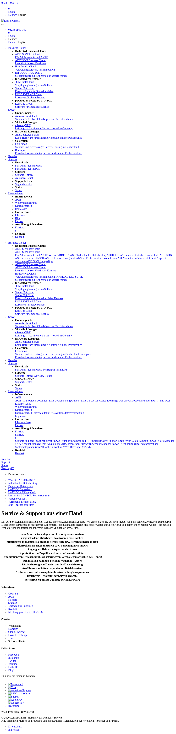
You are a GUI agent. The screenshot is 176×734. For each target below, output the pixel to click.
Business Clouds (17, 47)
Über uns (13, 593)
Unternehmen (15, 193)
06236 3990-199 (10, 2)
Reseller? (6, 459)
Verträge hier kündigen (20, 605)
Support (12, 159)
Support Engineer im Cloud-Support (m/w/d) (133, 440)
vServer (12, 638)
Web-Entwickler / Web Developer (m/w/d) (68, 447)
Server (11, 109)
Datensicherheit (23, 409)
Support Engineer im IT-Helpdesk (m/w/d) (85, 440)
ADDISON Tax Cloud (27, 248)
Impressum (14, 729)
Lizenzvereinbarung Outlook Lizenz (69, 400)
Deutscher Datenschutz (146, 255)
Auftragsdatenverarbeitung (69, 412)
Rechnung (13, 705)
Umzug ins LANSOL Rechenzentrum (83, 258)
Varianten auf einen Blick (137, 258)
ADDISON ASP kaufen (120, 255)
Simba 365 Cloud (24, 292)
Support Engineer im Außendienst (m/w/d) (38, 440)
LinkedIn (13, 667)
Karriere (19, 431)
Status (4, 465)
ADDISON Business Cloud (30, 264)
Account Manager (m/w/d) (106, 443)
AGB (18, 397)
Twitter (12, 660)
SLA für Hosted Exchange (104, 400)
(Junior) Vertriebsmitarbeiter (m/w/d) (71, 443)
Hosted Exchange (18, 635)
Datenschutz (15, 726)
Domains (13, 628)
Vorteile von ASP (113, 258)
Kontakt (51, 270)
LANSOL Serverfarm (20, 489)
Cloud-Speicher (16, 631)
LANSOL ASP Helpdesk (48, 258)
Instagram (13, 657)
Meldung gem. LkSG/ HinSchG (25, 612)
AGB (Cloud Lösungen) (35, 400)
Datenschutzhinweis (44, 412)
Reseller (12, 156)
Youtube (12, 663)
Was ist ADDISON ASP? (63, 255)
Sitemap (12, 602)
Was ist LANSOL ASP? (21, 480)
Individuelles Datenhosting (92, 255)
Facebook (13, 654)
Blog (11, 670)
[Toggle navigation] (2, 24)
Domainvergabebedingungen (135, 400)
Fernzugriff (7, 468)
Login (11, 11)
